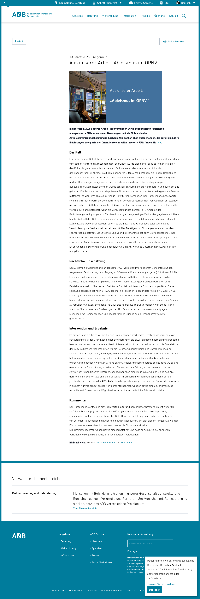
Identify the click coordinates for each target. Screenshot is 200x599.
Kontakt (173, 15)
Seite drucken (175, 41)
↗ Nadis (145, 15)
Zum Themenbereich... (85, 508)
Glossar (131, 590)
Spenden (97, 548)
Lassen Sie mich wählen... (162, 584)
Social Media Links (102, 562)
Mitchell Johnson (106, 442)
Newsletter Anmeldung (140, 534)
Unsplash (126, 442)
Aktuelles (77, 15)
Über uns (159, 15)
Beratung (92, 15)
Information (129, 15)
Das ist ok (154, 589)
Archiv (143, 590)
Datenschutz (76, 590)
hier (159, 142)
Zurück (19, 41)
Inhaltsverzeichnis (111, 590)
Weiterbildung (110, 15)
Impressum (58, 590)
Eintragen (132, 551)
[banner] (32, 14)
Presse (95, 555)
